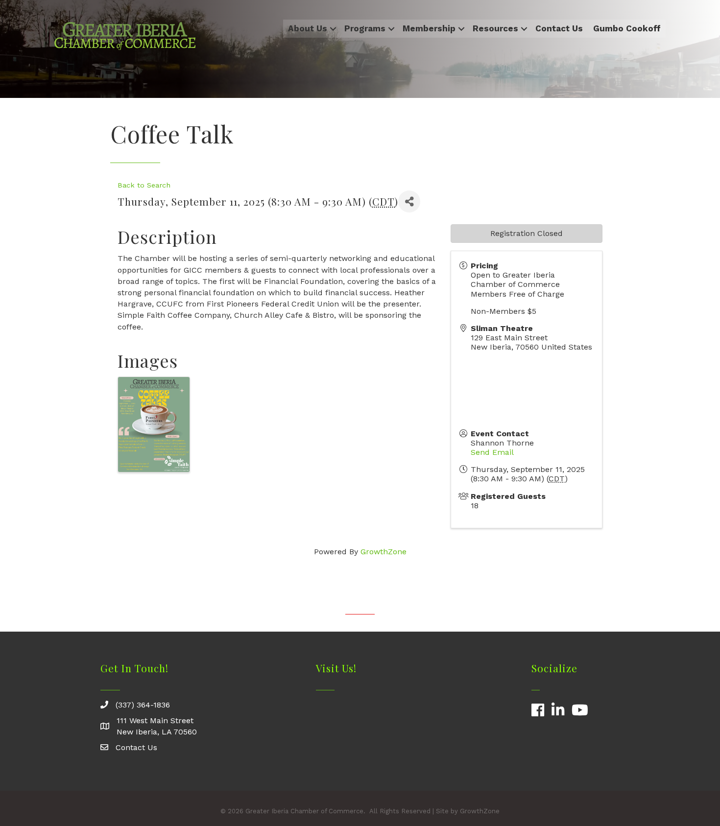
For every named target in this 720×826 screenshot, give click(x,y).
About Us (307, 28)
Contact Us (559, 28)
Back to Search (144, 185)
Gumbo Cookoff (627, 28)
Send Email (492, 452)
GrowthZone (383, 551)
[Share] (409, 201)
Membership (429, 28)
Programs (364, 28)
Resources (495, 28)
